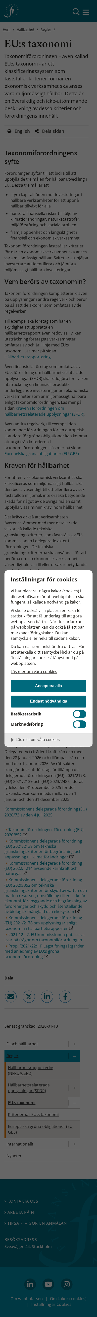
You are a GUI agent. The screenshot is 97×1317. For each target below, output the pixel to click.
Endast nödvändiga (48, 701)
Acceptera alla (48, 685)
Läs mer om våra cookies (34, 671)
